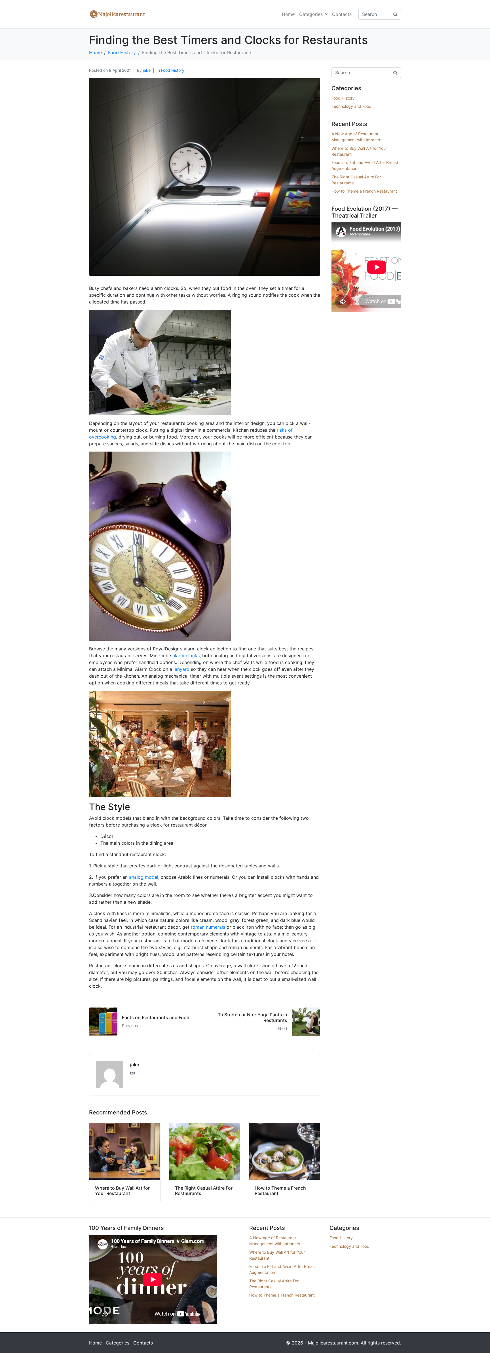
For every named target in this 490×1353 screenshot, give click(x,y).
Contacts (342, 14)
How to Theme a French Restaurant (364, 191)
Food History (172, 70)
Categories (311, 14)
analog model (143, 877)
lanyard (181, 669)
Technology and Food (351, 106)
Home (288, 14)
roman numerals (208, 927)
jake (147, 70)
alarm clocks (186, 655)
